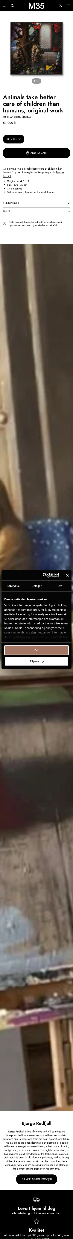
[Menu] (4, 5)
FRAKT (6, 211)
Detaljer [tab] (36, 585)
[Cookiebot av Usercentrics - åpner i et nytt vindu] (44, 575)
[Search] (12, 6)
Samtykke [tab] (13, 585)
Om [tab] (59, 585)
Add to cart (39, 153)
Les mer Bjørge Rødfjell (36, 1179)
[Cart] (68, 6)
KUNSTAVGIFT (11, 203)
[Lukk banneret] (67, 575)
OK (36, 650)
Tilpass (34, 661)
